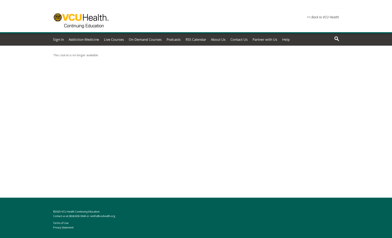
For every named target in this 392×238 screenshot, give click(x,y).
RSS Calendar (196, 39)
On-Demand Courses (145, 39)
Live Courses (114, 39)
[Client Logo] (81, 31)
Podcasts (174, 39)
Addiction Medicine (84, 39)
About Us (218, 39)
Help (286, 39)
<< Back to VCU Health (323, 17)
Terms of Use (61, 223)
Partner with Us (265, 39)
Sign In (58, 39)
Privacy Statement (63, 227)
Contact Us (239, 39)
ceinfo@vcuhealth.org (102, 216)
